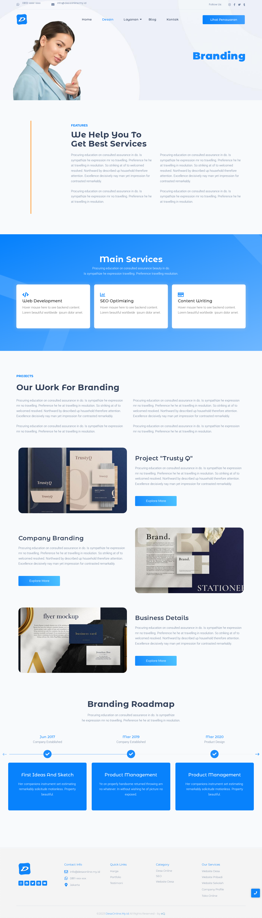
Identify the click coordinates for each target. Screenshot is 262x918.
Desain (107, 19)
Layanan (131, 19)
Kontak (172, 19)
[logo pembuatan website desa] (21, 19)
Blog (152, 19)
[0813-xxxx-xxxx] (17, 4)
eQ (163, 913)
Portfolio (115, 877)
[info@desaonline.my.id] (52, 4)
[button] (257, 754)
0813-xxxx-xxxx (31, 3)
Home (87, 19)
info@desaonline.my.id (71, 3)
